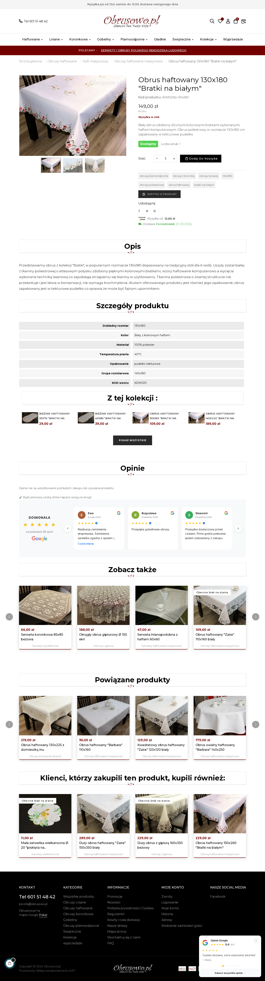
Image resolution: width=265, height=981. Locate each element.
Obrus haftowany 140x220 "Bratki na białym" (220, 418)
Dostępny (148, 144)
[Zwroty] (243, 21)
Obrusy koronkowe (78, 914)
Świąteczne (72, 931)
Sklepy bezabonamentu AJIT (55, 970)
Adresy (166, 920)
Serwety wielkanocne (45, 854)
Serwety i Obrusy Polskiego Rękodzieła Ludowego (143, 50)
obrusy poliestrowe (152, 184)
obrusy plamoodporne (154, 175)
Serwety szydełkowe (45, 645)
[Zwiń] (256, 940)
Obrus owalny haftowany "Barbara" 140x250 (215, 747)
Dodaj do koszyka (202, 158)
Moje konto (170, 908)
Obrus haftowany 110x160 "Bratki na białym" (164, 418)
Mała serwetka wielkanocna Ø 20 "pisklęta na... (44, 845)
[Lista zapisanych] (220, 21)
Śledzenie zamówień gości (181, 926)
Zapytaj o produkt (159, 194)
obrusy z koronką (184, 175)
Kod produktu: (149, 97)
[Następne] (238, 528)
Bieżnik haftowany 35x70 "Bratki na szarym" (54, 418)
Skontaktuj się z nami (123, 937)
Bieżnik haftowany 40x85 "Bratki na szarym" (110, 418)
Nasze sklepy (117, 926)
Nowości (113, 902)
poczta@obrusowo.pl (33, 904)
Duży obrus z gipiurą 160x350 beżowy (160, 845)
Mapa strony (116, 931)
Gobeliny (70, 920)
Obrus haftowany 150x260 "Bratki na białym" (216, 845)
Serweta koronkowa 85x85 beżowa (42, 637)
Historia (167, 914)
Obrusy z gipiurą (103, 645)
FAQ (110, 943)
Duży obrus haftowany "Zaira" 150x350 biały (102, 845)
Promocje (114, 896)
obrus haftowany (179, 184)
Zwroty (166, 896)
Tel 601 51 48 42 (36, 21)
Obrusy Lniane (74, 902)
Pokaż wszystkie (132, 440)
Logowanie (169, 902)
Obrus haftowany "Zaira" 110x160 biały (215, 637)
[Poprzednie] (68, 528)
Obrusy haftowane (78, 908)
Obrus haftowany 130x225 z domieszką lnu (42, 747)
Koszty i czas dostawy (123, 920)
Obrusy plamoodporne (81, 926)
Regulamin (116, 914)
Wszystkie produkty (78, 896)
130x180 (227, 175)
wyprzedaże (72, 943)
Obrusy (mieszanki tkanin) (45, 756)
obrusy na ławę (208, 175)
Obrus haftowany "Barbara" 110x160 (100, 747)
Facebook (217, 896)
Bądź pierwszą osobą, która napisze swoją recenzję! (55, 497)
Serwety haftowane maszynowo (161, 645)
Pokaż (43, 915)
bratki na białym (204, 184)
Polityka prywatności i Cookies (130, 908)
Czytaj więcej (86, 543)
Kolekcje (70, 937)
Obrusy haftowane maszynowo (219, 645)
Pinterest (156, 211)
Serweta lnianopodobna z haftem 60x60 (157, 637)
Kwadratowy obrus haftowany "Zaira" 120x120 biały (161, 747)
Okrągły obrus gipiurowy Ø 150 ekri (103, 637)
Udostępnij (141, 211)
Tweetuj (149, 211)
